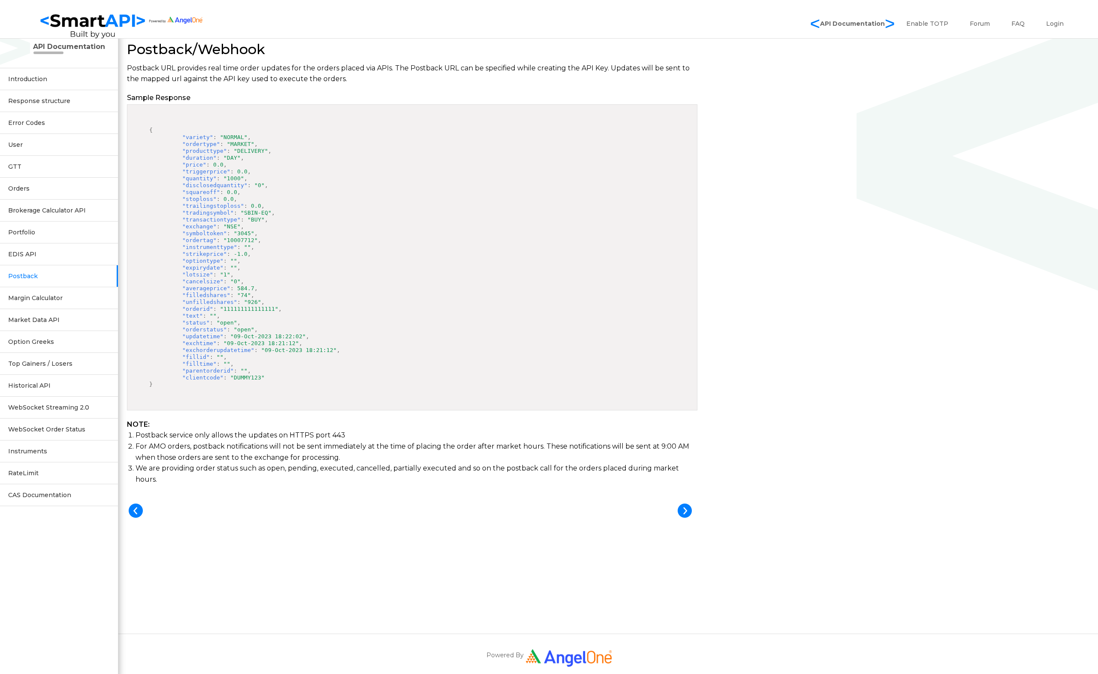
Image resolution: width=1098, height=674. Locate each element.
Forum (980, 23)
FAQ (1018, 23)
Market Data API (34, 320)
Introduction (27, 79)
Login (1055, 23)
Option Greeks (31, 342)
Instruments (27, 451)
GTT (14, 166)
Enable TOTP (927, 23)
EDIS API (22, 254)
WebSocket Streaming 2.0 (48, 407)
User (15, 145)
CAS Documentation (39, 495)
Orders (19, 188)
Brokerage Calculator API (47, 210)
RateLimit (23, 473)
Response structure (39, 101)
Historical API (29, 385)
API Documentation (852, 23)
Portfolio (21, 232)
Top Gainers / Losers (40, 363)
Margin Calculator (35, 298)
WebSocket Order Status (46, 429)
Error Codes (26, 123)
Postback (23, 276)
